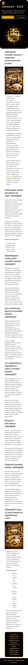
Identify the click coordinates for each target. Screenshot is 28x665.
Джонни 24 (9, 176)
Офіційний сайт (7, 17)
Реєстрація (21, 17)
